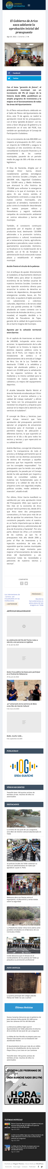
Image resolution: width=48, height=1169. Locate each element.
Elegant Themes (18, 1164)
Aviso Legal (16, 1167)
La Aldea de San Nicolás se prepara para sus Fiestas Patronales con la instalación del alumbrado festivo (23, 1038)
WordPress (39, 1164)
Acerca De (8, 1167)
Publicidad (32, 1167)
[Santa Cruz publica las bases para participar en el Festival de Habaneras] (24, 658)
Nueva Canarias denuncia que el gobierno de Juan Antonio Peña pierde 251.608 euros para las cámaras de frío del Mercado (24, 1019)
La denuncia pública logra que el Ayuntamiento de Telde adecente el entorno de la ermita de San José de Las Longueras (24, 1029)
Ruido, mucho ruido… (15, 736)
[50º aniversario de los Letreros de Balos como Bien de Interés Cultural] (24, 690)
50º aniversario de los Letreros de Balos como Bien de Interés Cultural (22, 705)
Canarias (21, 37)
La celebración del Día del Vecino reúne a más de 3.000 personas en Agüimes (22, 641)
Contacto (24, 1167)
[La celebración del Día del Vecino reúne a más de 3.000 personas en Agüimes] (24, 626)
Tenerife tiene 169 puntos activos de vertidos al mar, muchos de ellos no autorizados (21, 795)
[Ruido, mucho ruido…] (24, 722)
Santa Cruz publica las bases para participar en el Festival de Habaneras (23, 673)
